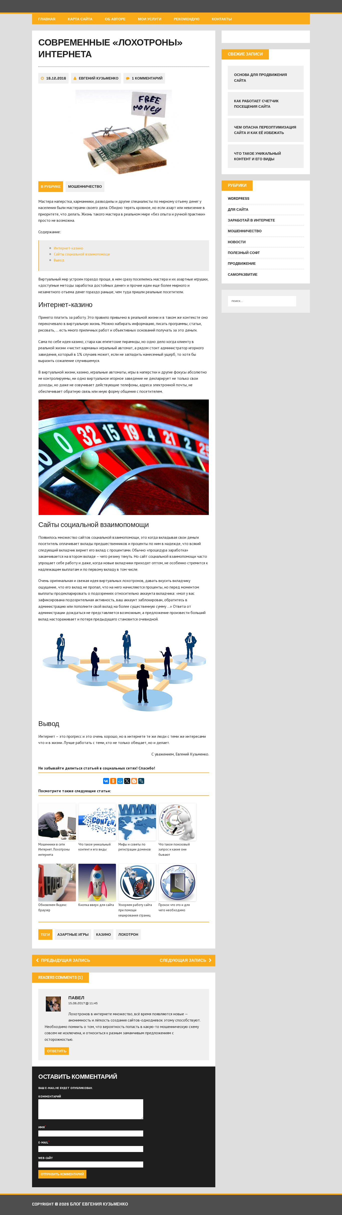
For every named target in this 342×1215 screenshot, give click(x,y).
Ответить (56, 1051)
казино (103, 934)
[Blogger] (134, 781)
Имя (41, 1127)
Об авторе (115, 19)
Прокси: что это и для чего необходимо (174, 907)
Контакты (222, 19)
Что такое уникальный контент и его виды (94, 847)
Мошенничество (85, 186)
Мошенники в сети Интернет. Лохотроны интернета (54, 849)
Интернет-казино (68, 248)
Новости (237, 242)
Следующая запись (183, 960)
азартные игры (73, 934)
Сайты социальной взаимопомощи (82, 254)
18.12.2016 (56, 78)
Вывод (59, 260)
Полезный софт (244, 252)
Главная (46, 19)
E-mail (43, 1142)
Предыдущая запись (65, 960)
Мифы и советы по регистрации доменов (134, 847)
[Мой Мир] (120, 781)
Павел (76, 997)
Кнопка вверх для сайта (96, 905)
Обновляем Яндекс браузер (52, 907)
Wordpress (238, 198)
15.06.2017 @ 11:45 (83, 1003)
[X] (127, 781)
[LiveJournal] (141, 781)
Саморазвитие (242, 274)
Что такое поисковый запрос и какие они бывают (174, 849)
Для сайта (238, 209)
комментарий (49, 1096)
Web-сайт (45, 1158)
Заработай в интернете (251, 220)
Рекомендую (186, 19)
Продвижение (242, 263)
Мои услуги (149, 19)
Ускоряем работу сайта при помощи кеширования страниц (135, 910)
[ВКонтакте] (106, 781)
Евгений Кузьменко (98, 78)
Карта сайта (80, 19)
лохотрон (128, 934)
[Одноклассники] (113, 781)
